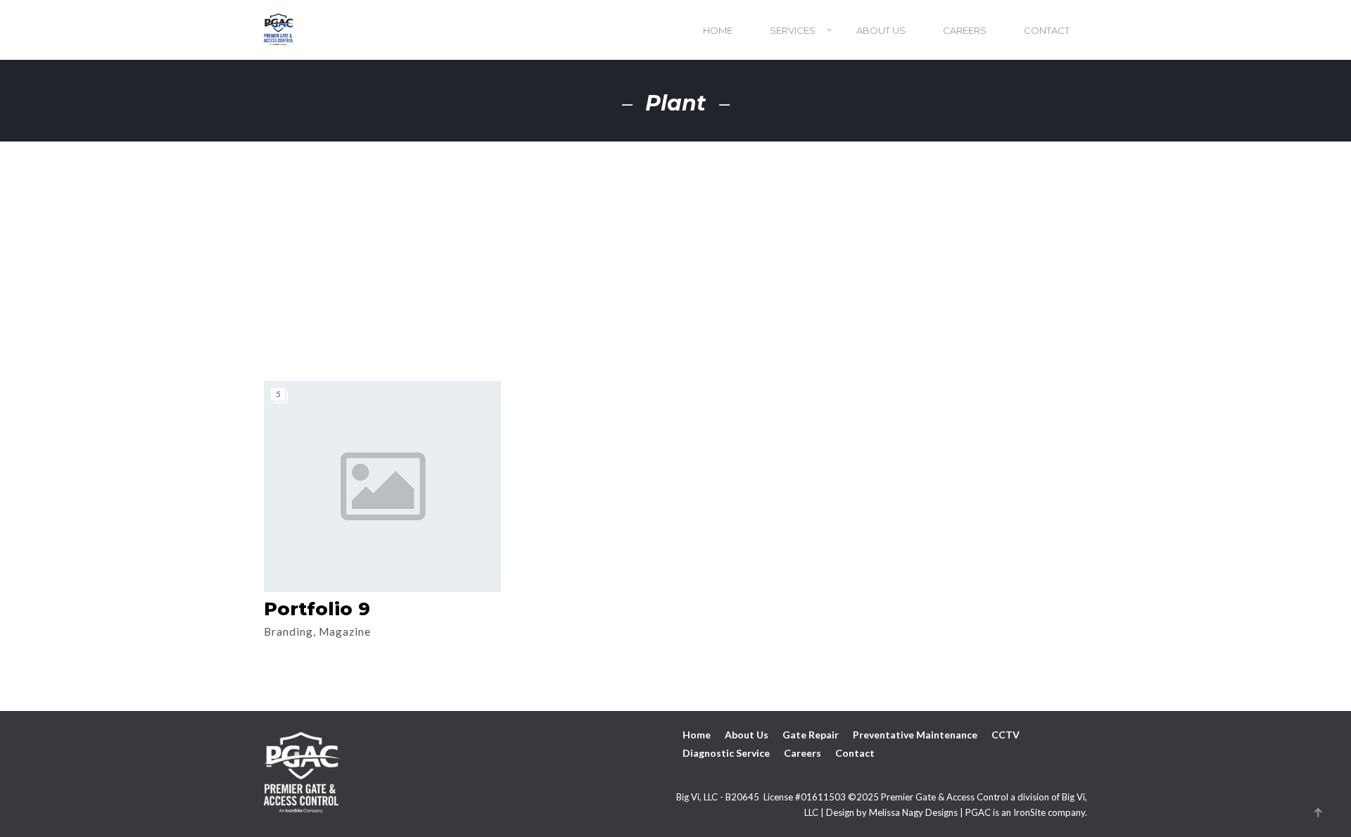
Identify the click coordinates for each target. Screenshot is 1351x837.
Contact (1047, 30)
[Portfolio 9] (382, 486)
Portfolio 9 (317, 609)
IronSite (1029, 812)
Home (717, 30)
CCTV (1005, 735)
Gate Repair (810, 735)
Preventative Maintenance (915, 735)
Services (793, 30)
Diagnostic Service (726, 753)
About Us (881, 30)
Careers (965, 30)
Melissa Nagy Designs (913, 812)
